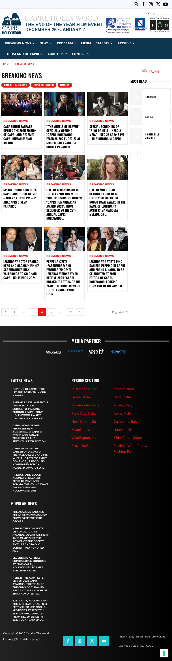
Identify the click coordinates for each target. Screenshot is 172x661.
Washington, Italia (85, 438)
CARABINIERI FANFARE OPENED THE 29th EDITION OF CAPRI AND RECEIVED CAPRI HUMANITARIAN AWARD (20, 134)
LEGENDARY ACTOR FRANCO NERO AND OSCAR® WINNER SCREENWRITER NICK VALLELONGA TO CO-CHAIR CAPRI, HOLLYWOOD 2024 (21, 269)
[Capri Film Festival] (86, 23)
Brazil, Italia (80, 446)
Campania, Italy (126, 421)
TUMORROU (150, 97)
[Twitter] (158, 4)
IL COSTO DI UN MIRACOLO (152, 136)
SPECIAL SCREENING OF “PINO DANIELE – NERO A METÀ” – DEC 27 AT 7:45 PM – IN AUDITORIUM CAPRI (106, 132)
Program (65, 43)
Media (86, 43)
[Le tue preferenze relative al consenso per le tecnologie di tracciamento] (164, 653)
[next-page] (80, 312)
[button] (136, 4)
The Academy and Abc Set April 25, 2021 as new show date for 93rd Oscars (30, 516)
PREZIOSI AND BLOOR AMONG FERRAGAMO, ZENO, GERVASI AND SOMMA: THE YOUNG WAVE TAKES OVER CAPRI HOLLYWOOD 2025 (30, 482)
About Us (55, 54)
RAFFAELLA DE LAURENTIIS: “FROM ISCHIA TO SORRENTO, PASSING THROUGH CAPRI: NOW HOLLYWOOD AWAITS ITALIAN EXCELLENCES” (31, 410)
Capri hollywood (44, 85)
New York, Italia (83, 421)
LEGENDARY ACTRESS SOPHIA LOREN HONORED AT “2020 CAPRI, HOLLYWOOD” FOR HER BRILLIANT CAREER (29, 564)
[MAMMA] (136, 116)
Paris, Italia (122, 397)
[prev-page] (5, 312)
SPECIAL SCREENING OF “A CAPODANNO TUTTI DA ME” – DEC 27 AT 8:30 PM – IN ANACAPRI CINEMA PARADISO (20, 197)
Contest (79, 54)
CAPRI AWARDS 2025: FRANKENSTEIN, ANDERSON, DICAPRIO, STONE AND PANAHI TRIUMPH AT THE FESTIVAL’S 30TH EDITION (29, 433)
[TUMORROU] (136, 96)
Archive (124, 43)
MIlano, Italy (123, 405)
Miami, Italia (80, 429)
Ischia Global (81, 397)
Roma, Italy (122, 413)
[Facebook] (143, 4)
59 (70, 312)
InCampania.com (84, 389)
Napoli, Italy (123, 429)
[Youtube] (165, 4)
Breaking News (18, 43)
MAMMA (149, 116)
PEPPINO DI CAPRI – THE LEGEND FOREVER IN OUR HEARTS (29, 392)
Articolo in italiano (15, 85)
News (44, 43)
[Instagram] (150, 4)
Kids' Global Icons (128, 438)
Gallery (102, 43)
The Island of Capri (22, 54)
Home (6, 64)
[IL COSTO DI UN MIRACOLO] (136, 136)
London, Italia (124, 389)
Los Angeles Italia (85, 405)
